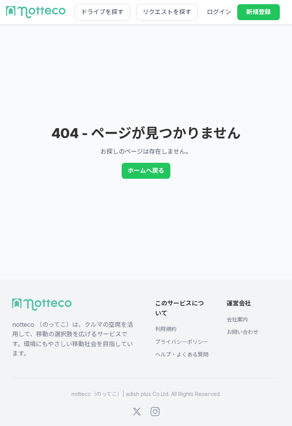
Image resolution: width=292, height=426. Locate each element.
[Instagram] (155, 411)
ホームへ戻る (146, 170)
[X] (136, 411)
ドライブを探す (102, 12)
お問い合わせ (243, 332)
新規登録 (258, 12)
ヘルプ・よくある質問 (181, 354)
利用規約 (165, 329)
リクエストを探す (167, 12)
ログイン (219, 12)
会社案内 (237, 319)
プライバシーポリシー (181, 342)
